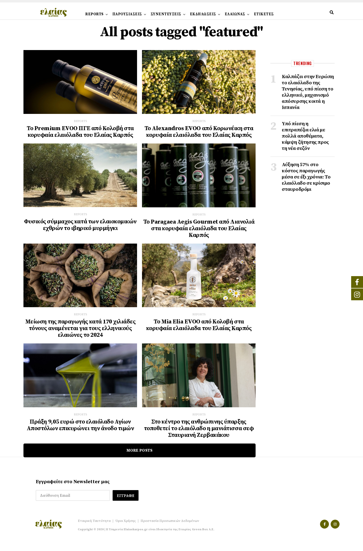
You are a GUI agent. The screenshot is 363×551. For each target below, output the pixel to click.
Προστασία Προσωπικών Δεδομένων (170, 521)
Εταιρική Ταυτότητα (94, 521)
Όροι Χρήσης (125, 521)
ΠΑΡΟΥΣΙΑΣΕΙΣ (127, 14)
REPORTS (94, 14)
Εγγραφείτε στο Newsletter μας (73, 482)
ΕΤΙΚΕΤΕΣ (264, 14)
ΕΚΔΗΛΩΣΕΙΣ (203, 14)
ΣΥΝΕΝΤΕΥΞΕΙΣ (166, 14)
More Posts (139, 450)
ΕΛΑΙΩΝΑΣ (235, 14)
